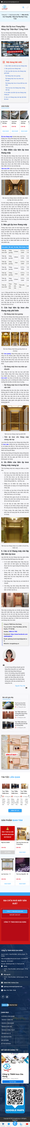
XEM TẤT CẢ (15, 810)
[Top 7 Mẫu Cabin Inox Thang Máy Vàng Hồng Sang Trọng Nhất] (8, 715)
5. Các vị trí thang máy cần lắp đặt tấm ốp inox (15, 98)
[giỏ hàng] (3, 1124)
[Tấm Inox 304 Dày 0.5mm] (24, 115)
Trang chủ (4, 14)
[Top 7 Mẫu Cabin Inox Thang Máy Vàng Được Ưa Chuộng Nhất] (24, 786)
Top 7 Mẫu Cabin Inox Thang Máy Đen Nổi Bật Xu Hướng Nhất (21, 723)
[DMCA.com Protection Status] (9, 1005)
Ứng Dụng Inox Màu (14, 14)
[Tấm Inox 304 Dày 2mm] (5, 115)
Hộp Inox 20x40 (5, 842)
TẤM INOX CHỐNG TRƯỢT (8, 1030)
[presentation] (1, 121)
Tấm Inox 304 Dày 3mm (14, 122)
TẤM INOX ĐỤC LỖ (6, 1033)
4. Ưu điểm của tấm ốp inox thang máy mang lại (15, 93)
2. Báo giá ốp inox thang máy (12, 68)
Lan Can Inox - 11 (6, 874)
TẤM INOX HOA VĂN (6, 1026)
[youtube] (7, 996)
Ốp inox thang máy (6, 136)
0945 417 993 (13, 631)
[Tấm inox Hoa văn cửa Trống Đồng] (22, 833)
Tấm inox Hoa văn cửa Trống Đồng (22, 843)
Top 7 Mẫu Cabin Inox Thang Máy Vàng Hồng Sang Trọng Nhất (21, 713)
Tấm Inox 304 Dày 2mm (4, 122)
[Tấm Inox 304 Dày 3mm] (15, 115)
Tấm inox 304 (5, 168)
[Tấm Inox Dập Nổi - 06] (22, 865)
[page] (3, 996)
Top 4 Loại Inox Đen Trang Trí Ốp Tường (20, 703)
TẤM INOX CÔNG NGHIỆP (7, 1023)
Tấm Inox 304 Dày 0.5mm (23, 122)
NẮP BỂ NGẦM (5, 1040)
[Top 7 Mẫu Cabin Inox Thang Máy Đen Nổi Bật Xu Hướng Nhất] (8, 725)
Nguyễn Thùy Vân (20, 686)
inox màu (6, 444)
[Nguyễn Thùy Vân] (9, 663)
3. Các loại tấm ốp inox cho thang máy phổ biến (15, 72)
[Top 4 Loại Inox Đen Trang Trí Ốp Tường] (8, 705)
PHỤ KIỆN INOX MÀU (6, 1037)
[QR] (15, 1100)
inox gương (7, 353)
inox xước (4, 378)
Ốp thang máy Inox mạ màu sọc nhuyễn (14, 79)
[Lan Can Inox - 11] (7, 865)
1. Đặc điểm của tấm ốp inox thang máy (15, 66)
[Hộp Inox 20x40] (7, 833)
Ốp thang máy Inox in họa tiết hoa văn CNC (16, 84)
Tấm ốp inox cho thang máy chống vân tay (15, 89)
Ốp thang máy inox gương (12, 76)
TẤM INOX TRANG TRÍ (7, 1019)
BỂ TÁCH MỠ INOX (6, 1043)
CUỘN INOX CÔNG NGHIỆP (8, 1016)
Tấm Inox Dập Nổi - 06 (22, 874)
